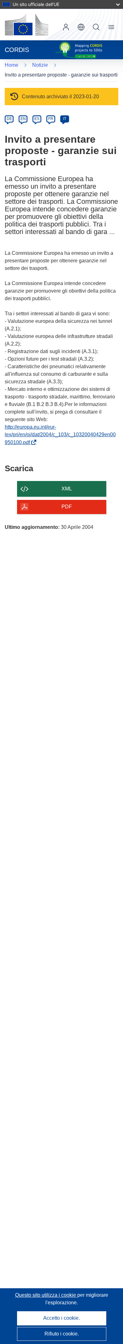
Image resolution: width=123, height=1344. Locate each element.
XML (67, 488)
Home (11, 65)
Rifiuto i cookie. (61, 1333)
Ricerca (96, 27)
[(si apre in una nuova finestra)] (26, 24)
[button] (81, 27)
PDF (67, 506)
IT (64, 119)
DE (9, 119)
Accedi (66, 27)
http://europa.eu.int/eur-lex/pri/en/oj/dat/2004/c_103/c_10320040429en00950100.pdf (60, 434)
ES (36, 119)
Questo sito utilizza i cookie (46, 1295)
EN (23, 119)
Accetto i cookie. (61, 1318)
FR (50, 119)
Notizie (40, 65)
